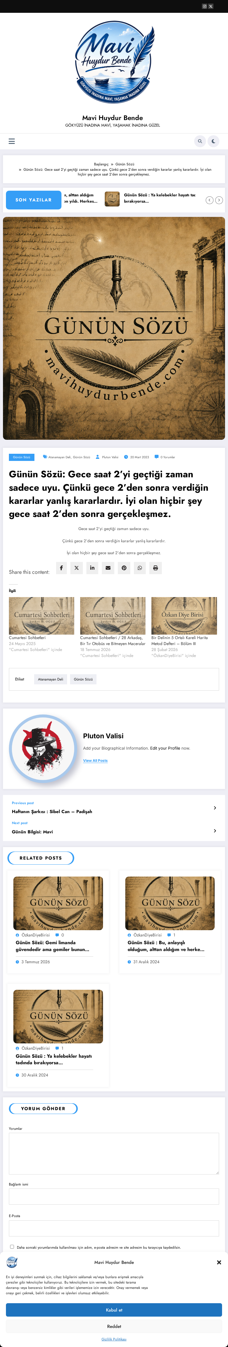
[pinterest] (124, 568)
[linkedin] (92, 568)
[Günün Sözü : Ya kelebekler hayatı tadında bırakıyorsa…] (58, 1016)
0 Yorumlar (168, 457)
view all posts (95, 761)
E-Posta (14, 1216)
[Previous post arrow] (214, 808)
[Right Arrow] (219, 200)
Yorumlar (15, 1128)
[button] (219, 1262)
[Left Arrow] (209, 200)
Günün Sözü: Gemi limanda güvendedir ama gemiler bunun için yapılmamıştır (50, 946)
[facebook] (61, 568)
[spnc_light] (213, 141)
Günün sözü (81, 457)
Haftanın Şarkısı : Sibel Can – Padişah (52, 812)
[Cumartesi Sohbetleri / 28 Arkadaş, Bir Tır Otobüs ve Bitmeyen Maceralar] (112, 616)
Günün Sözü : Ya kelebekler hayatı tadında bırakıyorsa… (144, 198)
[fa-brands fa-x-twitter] (210, 6)
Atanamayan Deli (59, 457)
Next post (20, 823)
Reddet (114, 1326)
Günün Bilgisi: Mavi (32, 832)
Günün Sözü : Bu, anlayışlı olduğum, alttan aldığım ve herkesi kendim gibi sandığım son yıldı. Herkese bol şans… (165, 946)
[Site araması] (200, 141)
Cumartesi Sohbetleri (27, 638)
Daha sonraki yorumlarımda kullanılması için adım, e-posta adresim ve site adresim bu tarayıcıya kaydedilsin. (99, 1247)
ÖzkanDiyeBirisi (36, 935)
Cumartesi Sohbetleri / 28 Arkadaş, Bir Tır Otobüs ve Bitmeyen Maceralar (112, 641)
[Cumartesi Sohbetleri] (41, 616)
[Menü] (11, 141)
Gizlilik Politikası (114, 1339)
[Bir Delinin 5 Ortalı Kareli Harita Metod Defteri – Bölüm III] (184, 616)
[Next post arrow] (214, 831)
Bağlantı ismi (18, 1184)
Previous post (23, 803)
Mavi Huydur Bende (112, 117)
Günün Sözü (21, 457)
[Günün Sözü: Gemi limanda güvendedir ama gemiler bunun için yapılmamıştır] (58, 903)
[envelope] (108, 568)
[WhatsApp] (140, 568)
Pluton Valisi (110, 457)
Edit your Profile (165, 748)
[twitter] (76, 568)
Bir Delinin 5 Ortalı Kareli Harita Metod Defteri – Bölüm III (179, 641)
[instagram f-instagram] (204, 6)
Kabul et (114, 1310)
